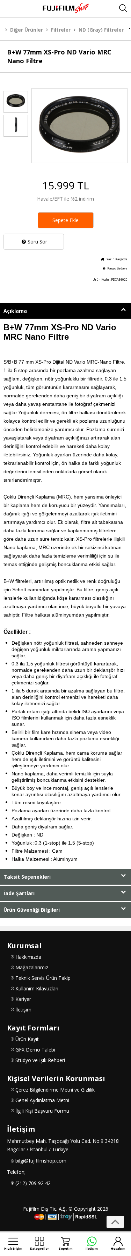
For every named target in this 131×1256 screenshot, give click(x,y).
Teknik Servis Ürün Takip (43, 978)
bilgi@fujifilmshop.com (40, 1160)
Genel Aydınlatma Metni (42, 1100)
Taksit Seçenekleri (27, 876)
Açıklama (15, 310)
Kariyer (23, 999)
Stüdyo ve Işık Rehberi (40, 1060)
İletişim (23, 1009)
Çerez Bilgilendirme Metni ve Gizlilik (55, 1089)
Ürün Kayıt (27, 1039)
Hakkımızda (28, 957)
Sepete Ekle (65, 220)
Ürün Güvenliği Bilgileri (31, 909)
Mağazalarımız (31, 967)
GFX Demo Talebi (35, 1049)
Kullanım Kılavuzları (36, 988)
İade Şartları (19, 893)
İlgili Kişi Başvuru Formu (42, 1110)
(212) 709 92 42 (33, 1183)
